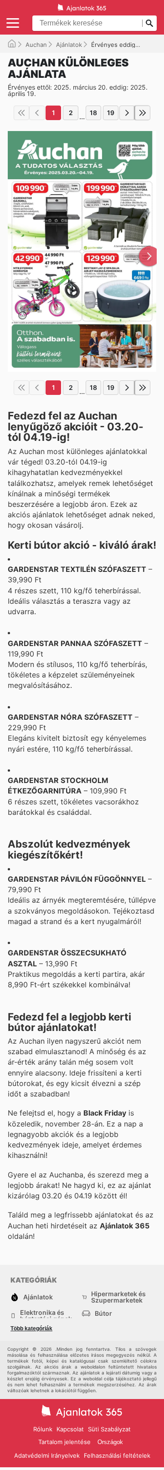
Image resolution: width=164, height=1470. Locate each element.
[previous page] (37, 113)
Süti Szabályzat (109, 1429)
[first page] (21, 113)
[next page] (127, 113)
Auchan (36, 44)
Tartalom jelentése (64, 1441)
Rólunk (42, 1429)
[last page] (142, 113)
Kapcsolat (70, 1429)
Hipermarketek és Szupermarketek (118, 1297)
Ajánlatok (69, 44)
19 (110, 112)
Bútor (103, 1313)
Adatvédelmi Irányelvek (47, 1455)
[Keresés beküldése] (149, 23)
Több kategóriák (31, 1328)
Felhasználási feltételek (117, 1455)
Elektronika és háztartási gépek (46, 1315)
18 (93, 112)
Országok (110, 1442)
